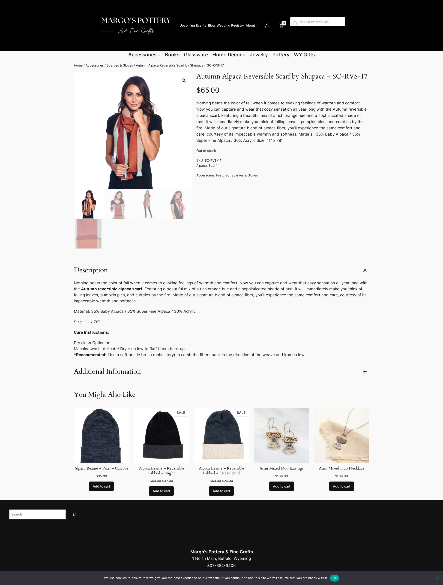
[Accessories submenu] (159, 54)
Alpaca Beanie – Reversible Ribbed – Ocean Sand (221, 470)
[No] (437, 578)
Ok (334, 578)
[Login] (267, 25)
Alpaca (201, 165)
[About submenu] (257, 25)
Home (78, 65)
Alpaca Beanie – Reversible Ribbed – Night (161, 470)
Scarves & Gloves (120, 65)
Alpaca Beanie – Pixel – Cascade (101, 468)
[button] (184, 80)
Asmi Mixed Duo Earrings (282, 468)
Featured (223, 175)
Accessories (95, 65)
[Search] (74, 514)
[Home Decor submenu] (244, 54)
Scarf (213, 165)
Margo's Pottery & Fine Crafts (221, 552)
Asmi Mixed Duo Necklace (341, 468)
